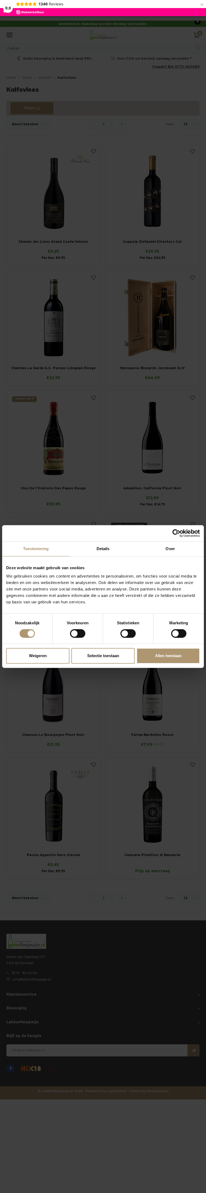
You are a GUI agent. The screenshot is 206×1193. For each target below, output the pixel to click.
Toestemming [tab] (36, 548)
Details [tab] (103, 548)
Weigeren (38, 655)
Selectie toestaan (103, 655)
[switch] (77, 633)
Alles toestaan (168, 655)
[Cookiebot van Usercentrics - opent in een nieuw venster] (176, 533)
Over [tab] (170, 548)
